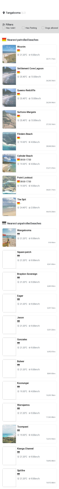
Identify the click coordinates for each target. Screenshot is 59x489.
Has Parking (31, 28)
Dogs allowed (51, 28)
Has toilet (10, 28)
